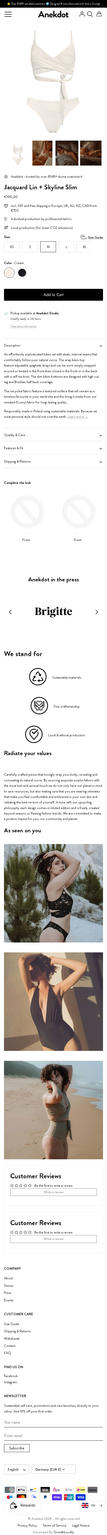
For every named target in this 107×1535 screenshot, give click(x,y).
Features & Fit (13, 448)
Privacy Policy (27, 1525)
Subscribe (16, 1448)
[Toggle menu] (7, 14)
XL (84, 246)
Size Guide (95, 237)
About (8, 1278)
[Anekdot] (53, 14)
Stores (8, 1285)
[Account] (80, 14)
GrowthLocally (64, 1532)
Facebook (11, 1376)
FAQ (7, 1352)
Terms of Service (54, 1525)
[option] (53, 79)
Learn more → (78, 416)
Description (12, 345)
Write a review (53, 1191)
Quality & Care (14, 434)
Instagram (10, 1382)
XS (12, 246)
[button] (10, 612)
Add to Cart (53, 294)
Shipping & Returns (17, 461)
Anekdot (37, 1518)
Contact (9, 1345)
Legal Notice (81, 1525)
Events (8, 1300)
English (13, 1469)
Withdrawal (11, 1338)
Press (7, 1292)
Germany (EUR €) (48, 1469)
